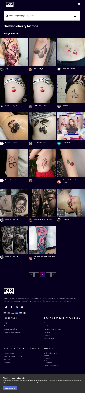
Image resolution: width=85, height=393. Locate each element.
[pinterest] (22, 306)
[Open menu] (78, 4)
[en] (9, 313)
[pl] (5, 313)
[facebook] (11, 306)
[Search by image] (74, 15)
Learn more (40, 383)
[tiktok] (6, 306)
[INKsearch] (10, 4)
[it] (24, 313)
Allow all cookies (10, 388)
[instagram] (16, 306)
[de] (13, 313)
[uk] (16, 313)
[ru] (20, 313)
